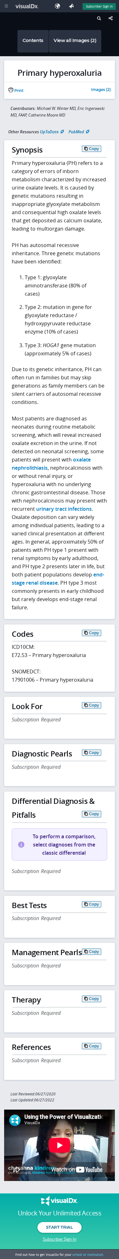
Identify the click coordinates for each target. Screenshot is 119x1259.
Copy (94, 148)
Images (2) (101, 90)
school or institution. (88, 1254)
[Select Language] (59, 6)
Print (18, 90)
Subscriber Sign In (99, 6)
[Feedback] (73, 6)
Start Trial (59, 1227)
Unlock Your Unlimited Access (59, 1213)
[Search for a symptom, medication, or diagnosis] (98, 19)
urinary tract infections (64, 508)
